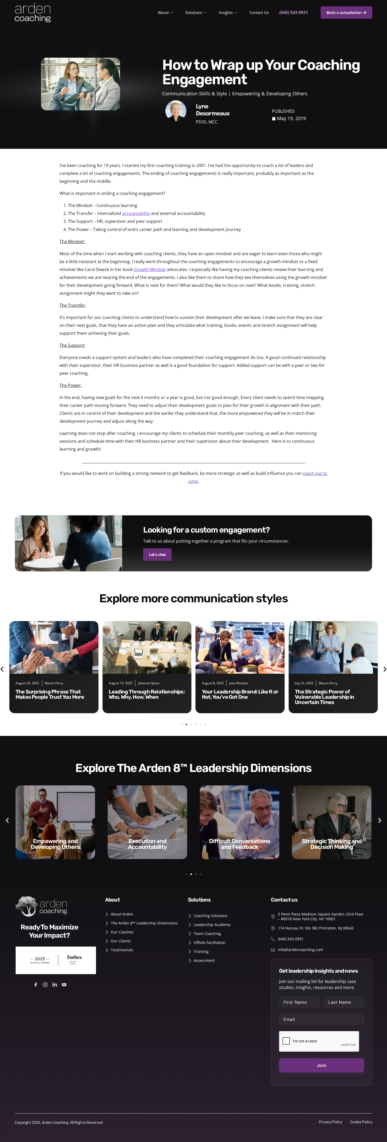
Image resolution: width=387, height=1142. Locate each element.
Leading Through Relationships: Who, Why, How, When (54, 694)
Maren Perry (235, 683)
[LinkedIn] (55, 984)
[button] (181, 724)
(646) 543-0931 (293, 12)
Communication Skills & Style (194, 93)
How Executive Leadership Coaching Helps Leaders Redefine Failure (327, 696)
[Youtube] (65, 984)
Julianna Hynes (55, 683)
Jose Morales (145, 683)
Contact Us (259, 12)
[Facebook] (36, 984)
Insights (226, 12)
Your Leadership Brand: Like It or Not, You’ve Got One (147, 694)
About (163, 12)
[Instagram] (46, 984)
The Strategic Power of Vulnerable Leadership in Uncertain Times (231, 696)
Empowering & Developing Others (269, 93)
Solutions (193, 12)
